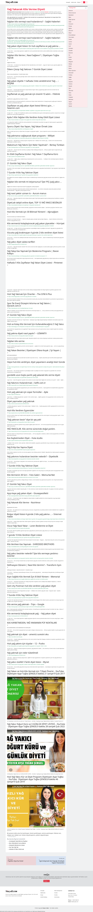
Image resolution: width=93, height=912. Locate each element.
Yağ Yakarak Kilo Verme (12, 507)
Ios (69, 55)
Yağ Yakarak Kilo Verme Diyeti (28, 14)
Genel (70, 44)
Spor (70, 88)
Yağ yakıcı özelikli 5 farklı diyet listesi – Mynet (28, 662)
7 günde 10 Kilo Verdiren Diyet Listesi (24, 535)
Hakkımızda (73, 2)
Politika (70, 75)
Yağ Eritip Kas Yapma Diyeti (20, 447)
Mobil (70, 66)
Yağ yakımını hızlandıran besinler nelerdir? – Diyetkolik (32, 456)
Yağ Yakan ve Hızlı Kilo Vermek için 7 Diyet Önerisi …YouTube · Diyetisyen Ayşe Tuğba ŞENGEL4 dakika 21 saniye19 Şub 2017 (36, 672)
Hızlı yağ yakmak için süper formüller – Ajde (27, 392)
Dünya (70, 26)
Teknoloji (71, 90)
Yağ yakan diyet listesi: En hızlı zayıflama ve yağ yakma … (33, 46)
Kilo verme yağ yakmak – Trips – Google (25, 604)
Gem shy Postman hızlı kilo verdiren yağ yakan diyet (31, 586)
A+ (86, 2)
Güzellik (71, 50)
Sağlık (70, 77)
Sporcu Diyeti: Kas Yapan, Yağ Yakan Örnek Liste (29, 126)
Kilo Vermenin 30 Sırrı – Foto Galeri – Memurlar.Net (31, 475)
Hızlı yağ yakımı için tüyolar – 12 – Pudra (26, 643)
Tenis (70, 92)
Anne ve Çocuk (72, 13)
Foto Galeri (71, 37)
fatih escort (35, 911)
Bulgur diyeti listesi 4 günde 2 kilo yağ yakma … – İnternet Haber (34, 515)
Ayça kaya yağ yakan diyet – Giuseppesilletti (27, 493)
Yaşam (70, 101)
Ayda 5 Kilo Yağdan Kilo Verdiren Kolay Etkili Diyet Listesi (33, 117)
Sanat (70, 79)
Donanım (71, 24)
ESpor (70, 33)
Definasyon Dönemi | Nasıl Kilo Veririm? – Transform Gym (34, 565)
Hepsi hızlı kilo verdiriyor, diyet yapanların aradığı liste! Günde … (36, 363)
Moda (70, 68)
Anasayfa (68, 2)
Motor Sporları (72, 70)
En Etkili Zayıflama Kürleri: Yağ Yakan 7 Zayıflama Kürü (32, 154)
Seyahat (71, 81)
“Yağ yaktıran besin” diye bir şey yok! (24, 419)
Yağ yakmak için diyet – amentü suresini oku (28, 634)
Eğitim (70, 28)
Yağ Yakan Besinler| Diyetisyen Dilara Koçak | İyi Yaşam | (34, 350)
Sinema (70, 84)
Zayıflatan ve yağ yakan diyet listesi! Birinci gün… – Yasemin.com (30, 106)
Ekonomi (71, 30)
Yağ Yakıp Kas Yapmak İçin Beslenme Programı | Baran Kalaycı (33, 252)
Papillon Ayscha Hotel (15, 861)
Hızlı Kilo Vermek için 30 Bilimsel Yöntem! (16, 216)
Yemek (70, 106)
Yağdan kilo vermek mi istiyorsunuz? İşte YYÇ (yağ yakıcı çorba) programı (23, 186)
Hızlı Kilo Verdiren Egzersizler (20, 410)
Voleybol (71, 97)
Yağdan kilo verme (15, 341)
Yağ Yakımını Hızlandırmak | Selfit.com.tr (26, 382)
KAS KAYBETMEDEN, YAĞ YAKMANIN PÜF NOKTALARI (32, 622)
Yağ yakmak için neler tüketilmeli (22, 652)
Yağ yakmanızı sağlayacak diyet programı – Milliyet (31, 135)
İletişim (78, 2)
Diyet (13, 13)
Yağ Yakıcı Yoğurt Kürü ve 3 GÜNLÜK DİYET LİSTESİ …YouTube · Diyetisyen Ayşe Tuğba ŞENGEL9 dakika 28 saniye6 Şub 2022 (36, 725)
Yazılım (70, 104)
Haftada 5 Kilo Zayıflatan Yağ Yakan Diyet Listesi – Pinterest (35, 262)
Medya (70, 64)
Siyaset (70, 86)
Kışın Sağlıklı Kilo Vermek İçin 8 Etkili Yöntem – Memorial (33, 576)
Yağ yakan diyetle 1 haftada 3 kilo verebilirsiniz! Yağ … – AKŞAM (33, 82)
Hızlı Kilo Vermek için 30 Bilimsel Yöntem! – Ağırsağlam (32, 211)
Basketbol (71, 15)
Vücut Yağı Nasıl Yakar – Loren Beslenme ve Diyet (30, 525)
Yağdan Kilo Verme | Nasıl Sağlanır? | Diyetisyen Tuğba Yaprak (33, 56)
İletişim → (46, 881)
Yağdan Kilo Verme (11, 62)
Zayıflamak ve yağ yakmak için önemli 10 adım (17, 99)
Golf (70, 46)
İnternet (71, 53)
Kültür (70, 59)
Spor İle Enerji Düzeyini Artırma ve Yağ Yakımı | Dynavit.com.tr (29, 304)
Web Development (58, 890)
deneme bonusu (41, 911)
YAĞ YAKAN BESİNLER (12, 355)
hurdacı (56, 892)
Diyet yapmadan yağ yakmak (20, 401)
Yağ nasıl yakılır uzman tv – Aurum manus (26, 193)
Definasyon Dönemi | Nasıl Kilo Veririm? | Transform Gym (20, 570)
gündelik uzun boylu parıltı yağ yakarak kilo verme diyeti (33, 375)
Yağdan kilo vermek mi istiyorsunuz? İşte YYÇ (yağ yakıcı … (34, 181)
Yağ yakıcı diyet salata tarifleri (21, 241)
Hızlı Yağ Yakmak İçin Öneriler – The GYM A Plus (29, 294)
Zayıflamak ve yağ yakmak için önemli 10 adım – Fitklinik (33, 94)
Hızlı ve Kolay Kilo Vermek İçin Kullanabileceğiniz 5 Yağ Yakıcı (35, 324)
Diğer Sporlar (72, 19)
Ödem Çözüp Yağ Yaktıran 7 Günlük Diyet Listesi (29, 69)
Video (70, 95)
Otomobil (71, 72)
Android (71, 10)
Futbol (70, 39)
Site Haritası (56, 897)
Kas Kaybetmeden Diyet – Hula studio (25, 438)
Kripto (70, 57)
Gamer (70, 41)
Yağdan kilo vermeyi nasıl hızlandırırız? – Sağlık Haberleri (33, 21)
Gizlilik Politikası (43, 897)
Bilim (70, 17)
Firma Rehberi (72, 35)
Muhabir (47, 12)
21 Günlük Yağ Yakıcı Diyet (19, 163)
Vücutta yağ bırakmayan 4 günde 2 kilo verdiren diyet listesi (35, 232)
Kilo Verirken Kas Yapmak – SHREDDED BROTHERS (30, 544)
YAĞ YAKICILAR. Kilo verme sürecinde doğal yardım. (31, 428)
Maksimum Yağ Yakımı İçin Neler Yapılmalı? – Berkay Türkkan (35, 145)
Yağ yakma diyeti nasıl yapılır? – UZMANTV (27, 333)
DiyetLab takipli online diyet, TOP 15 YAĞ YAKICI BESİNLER (34, 202)
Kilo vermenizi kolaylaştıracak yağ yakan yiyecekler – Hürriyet (35, 223)
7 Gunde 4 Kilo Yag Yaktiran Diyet (22, 172)
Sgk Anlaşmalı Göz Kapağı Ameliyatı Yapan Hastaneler (51, 862)
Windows (71, 99)
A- (82, 2)
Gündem (71, 48)
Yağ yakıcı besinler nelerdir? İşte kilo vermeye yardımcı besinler (32, 554)
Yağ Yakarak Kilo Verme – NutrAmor (24, 502)
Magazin (71, 61)
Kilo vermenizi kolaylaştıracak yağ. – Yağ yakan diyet (31, 613)
